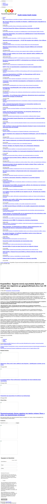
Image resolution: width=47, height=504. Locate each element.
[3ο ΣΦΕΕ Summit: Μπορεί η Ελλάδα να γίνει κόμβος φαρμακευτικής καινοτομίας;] (19, 203)
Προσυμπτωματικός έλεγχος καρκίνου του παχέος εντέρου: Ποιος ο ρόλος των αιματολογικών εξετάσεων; (22, 414)
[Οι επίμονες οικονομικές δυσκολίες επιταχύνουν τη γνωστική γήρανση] (17, 175)
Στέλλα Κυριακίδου (7, 344)
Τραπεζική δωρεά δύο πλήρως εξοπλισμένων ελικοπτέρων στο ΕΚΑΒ (21, 28)
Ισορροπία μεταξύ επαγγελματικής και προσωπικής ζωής (18, 241)
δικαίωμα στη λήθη (15, 343)
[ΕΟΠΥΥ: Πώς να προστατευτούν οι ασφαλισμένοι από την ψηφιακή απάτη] (18, 64)
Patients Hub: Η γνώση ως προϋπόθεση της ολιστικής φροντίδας (20, 258)
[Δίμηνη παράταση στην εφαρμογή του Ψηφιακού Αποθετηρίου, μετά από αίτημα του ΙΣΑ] (21, 131)
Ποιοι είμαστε (5, 4)
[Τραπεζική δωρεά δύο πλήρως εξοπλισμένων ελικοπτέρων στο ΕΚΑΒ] (17, 26)
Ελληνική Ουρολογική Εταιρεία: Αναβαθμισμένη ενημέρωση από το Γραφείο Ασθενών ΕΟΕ (19, 348)
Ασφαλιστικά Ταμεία (7, 43)
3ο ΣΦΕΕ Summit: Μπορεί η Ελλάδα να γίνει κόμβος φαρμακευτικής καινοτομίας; (24, 206)
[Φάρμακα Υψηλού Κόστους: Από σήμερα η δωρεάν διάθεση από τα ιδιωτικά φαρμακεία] (21, 44)
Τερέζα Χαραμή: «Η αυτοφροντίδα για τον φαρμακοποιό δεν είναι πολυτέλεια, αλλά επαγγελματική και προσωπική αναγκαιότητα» (24, 214)
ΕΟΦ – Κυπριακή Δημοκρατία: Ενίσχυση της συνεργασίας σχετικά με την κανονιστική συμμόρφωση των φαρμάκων (22, 104)
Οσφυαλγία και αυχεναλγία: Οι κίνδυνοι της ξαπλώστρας (15, 395)
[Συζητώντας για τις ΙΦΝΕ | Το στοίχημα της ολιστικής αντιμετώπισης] (17, 217)
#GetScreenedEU (7, 343)
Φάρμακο (5, 99)
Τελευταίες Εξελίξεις (16, 290)
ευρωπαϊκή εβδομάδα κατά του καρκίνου (27, 343)
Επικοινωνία (5, 5)
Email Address (4, 461)
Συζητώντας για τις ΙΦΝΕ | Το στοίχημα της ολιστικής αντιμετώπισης (20, 220)
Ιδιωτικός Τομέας (6, 130)
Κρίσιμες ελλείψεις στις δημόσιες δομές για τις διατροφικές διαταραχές (21, 145)
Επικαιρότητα (6, 262)
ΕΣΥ (4, 18)
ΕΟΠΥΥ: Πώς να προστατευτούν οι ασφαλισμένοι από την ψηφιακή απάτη (22, 66)
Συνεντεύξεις (5, 209)
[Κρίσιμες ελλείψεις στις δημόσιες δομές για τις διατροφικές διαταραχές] (17, 143)
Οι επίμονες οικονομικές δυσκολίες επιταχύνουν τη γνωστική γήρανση (21, 177)
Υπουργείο (5, 69)
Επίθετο (2, 468)
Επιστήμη (5, 154)
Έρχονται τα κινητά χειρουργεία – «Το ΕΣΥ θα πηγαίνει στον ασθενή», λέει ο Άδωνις (24, 40)
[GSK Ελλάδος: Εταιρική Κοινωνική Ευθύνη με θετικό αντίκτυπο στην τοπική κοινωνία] (20, 249)
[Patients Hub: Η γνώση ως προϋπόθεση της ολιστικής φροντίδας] (16, 256)
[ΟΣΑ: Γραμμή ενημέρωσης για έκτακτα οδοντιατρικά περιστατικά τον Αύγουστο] (19, 138)
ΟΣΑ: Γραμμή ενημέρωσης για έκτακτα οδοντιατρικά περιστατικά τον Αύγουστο (23, 140)
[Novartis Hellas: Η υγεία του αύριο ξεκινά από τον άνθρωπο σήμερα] (17, 244)
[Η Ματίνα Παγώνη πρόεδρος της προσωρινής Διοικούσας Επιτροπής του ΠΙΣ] (19, 148)
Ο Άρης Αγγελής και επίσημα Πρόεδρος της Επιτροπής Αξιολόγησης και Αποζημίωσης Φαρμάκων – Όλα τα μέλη (21, 112)
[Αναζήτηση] (0, 7)
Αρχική (4, 3)
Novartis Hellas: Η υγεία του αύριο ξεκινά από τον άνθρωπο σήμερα (20, 246)
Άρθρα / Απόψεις (6, 237)
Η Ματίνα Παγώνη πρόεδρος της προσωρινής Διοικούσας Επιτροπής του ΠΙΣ (23, 151)
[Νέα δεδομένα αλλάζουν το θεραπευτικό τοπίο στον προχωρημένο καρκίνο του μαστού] (21, 168)
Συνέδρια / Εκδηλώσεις (7, 180)
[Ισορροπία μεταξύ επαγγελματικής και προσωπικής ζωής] (15, 238)
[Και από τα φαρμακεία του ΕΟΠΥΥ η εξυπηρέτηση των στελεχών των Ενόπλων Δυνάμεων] (21, 57)
